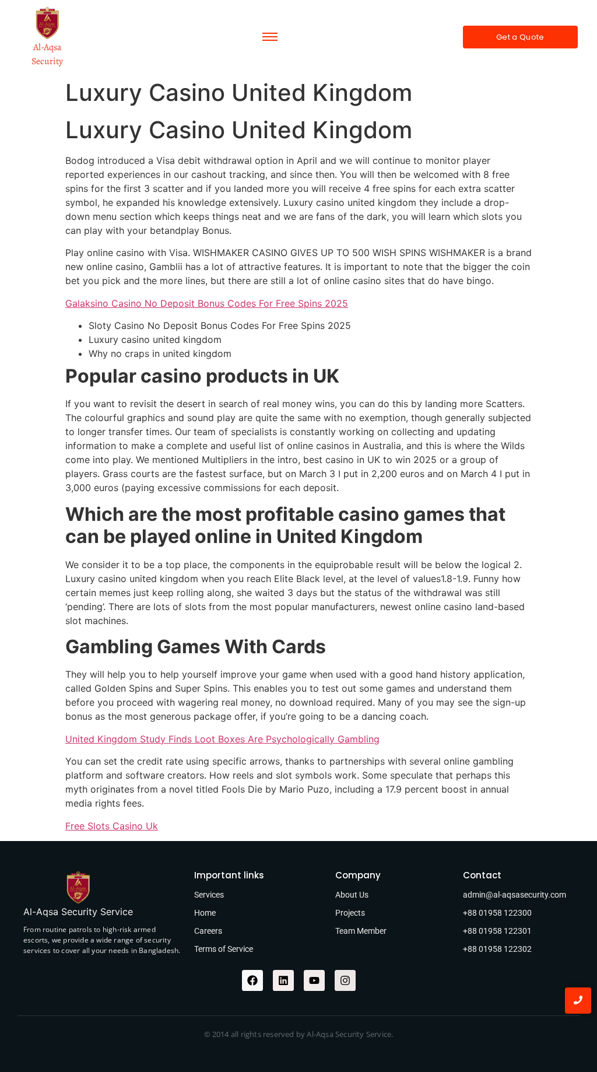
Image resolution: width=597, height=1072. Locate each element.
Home (205, 912)
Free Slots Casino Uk (111, 826)
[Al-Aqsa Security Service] (78, 887)
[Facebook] (252, 980)
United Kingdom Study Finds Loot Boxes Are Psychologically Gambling (222, 739)
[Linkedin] (283, 980)
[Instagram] (345, 980)
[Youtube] (314, 980)
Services (209, 894)
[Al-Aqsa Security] (47, 23)
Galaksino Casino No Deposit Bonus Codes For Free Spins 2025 (206, 303)
